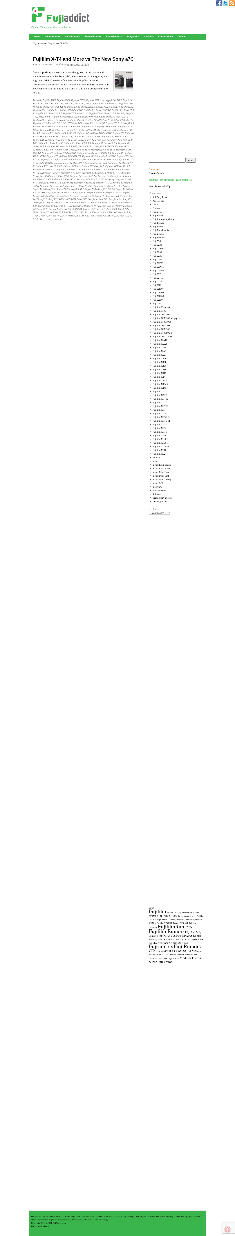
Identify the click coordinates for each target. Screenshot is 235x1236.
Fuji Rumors (187, 946)
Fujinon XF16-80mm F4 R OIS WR (64, 156)
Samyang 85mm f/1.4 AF (98, 182)
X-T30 (121, 209)
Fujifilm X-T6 (159, 435)
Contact (182, 36)
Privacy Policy (101, 1219)
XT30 (35, 219)
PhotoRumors (114, 36)
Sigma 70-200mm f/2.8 (44, 189)
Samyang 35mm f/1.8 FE (51, 182)
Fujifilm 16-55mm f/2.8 (106, 103)
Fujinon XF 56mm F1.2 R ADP (62, 146)
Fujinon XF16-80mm (65, 149)
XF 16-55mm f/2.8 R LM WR (99, 212)
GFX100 (176, 954)
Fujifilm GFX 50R (161, 325)
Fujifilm (157, 911)
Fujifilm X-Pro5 (160, 387)
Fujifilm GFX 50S (161, 329)
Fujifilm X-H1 (159, 369)
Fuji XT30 (79, 103)
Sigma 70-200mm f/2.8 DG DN (100, 189)
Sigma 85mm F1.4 (65, 195)
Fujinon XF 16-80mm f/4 (52, 129)
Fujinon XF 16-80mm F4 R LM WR (94, 133)
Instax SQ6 (158, 483)
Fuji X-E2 (157, 259)
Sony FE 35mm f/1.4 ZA (110, 199)
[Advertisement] (176, 100)
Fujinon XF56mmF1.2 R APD (96, 169)
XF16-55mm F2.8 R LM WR (46, 215)
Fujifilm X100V (160, 442)
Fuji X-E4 (127, 100)
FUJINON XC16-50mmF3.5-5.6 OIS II (86, 123)
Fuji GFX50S (184, 935)
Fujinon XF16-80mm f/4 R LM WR (59, 153)
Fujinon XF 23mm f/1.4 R (59, 136)
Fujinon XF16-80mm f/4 (88, 149)
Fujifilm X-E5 (159, 365)
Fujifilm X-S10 (160, 391)
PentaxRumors (93, 36)
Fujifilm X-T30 (78, 100)
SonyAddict (133, 36)
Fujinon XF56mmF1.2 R (68, 169)
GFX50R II (168, 951)
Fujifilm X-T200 (160, 406)
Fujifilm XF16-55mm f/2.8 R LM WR (106, 113)
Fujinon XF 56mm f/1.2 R (104, 143)
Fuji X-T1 (157, 274)
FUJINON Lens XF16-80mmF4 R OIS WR (112, 120)
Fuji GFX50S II (160, 939)
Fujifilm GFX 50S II (162, 332)
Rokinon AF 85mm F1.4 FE (90, 179)
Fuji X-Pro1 (158, 266)
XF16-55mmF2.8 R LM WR (74, 215)
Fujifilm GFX (159, 310)
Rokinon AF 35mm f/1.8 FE (83, 176)
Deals (155, 204)
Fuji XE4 (68, 103)
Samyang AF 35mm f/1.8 (52, 186)
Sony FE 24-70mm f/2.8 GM (62, 199)
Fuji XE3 (59, 103)
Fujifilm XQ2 (159, 453)
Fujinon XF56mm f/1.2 (93, 166)
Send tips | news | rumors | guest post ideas (170, 179)
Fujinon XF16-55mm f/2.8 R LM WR (96, 146)
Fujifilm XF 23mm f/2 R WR (97, 110)
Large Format (173, 958)
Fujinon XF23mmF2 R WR (107, 159)
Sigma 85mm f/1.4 (86, 192)
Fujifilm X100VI (161, 446)
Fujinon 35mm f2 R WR (79, 120)
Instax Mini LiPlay (162, 479)
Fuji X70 (157, 303)
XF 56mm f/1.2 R (122, 212)
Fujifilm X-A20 (160, 343)
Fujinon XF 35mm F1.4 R (50, 143)
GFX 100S (162, 958)
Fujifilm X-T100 (160, 398)
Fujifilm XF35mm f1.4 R (63, 116)
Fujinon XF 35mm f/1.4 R (95, 139)
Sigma (126, 186)
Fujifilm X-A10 (160, 340)
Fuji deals (157, 211)
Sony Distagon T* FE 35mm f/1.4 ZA (104, 195)
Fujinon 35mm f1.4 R (56, 120)
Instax (156, 461)
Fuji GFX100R (197, 939)
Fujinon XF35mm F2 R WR (49, 166)
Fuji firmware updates (163, 219)
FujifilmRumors (175, 926)
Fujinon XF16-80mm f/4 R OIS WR (94, 153)
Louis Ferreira (45, 64)
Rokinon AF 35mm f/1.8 (57, 176)
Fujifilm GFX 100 (161, 314)
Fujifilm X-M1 (160, 376)
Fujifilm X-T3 (159, 409)
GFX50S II (158, 954)
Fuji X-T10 (158, 277)
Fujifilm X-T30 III (161, 420)
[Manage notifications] (227, 1229)
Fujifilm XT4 (39, 120)
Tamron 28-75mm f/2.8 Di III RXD (65, 209)
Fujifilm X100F (160, 439)
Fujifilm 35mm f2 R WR (51, 106)
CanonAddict (165, 36)
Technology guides (162, 497)
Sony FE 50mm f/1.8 (80, 202)
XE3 (76, 212)
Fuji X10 (157, 285)
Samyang (109, 179)
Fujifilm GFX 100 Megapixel (167, 318)
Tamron (119, 205)
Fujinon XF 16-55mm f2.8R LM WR (99, 126)
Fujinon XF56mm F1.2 (44, 169)
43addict (149, 36)
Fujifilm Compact (161, 307)
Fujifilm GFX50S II (188, 916)
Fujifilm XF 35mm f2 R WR (49, 113)
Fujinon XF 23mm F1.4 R (114, 136)
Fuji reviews (159, 237)
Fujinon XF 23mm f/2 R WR (86, 136)
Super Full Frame (160, 961)
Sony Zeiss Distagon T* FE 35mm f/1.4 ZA (94, 205)
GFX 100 (168, 954)
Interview (157, 486)
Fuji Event (158, 215)
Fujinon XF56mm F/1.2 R (117, 166)
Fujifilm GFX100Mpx (182, 919)
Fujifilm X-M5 (160, 380)
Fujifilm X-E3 (49, 100)
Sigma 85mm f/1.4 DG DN (109, 192)
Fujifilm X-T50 (160, 431)
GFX (152, 950)
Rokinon (46, 172)
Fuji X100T (158, 296)
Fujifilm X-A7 (159, 354)
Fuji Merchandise (161, 230)
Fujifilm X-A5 (159, 351)
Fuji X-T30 (38, 103)
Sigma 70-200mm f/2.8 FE (63, 192)
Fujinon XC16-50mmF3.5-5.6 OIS (49, 123)
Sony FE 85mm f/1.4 (101, 202)
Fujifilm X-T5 (159, 428)
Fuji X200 (158, 299)
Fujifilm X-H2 (159, 373)
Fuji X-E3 (117, 100)
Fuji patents (158, 233)
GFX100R (193, 954)
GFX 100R (184, 954)
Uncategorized (160, 501)
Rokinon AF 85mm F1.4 (64, 179)
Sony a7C (80, 195)
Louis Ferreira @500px (160, 186)
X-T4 (127, 209)
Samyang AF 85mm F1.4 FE (108, 186)
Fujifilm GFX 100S (162, 321)
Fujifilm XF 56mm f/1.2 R (75, 113)
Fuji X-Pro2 (158, 270)
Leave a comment (53, 219)
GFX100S (153, 958)
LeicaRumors (72, 36)
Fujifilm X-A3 (159, 347)
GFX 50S (191, 951)
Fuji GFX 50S (167, 935)
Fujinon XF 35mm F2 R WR (77, 143)
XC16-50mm (39, 212)
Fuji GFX (191, 931)
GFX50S (179, 951)
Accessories (158, 200)
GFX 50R (160, 951)
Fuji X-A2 (157, 252)
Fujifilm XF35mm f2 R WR (89, 116)
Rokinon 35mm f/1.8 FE (84, 172)
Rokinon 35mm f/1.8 (62, 172)
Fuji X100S (158, 292)
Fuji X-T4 (48, 103)
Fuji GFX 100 (173, 939)
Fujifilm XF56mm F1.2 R (115, 116)
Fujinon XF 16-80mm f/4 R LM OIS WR (85, 129)
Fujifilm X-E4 (63, 100)
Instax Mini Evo (161, 472)
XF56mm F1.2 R (123, 215)
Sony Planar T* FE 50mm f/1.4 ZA (55, 205)
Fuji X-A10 (158, 248)
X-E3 (108, 209)
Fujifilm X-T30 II (161, 417)
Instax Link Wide (161, 468)
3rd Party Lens (160, 197)
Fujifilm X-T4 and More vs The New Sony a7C (83, 59)
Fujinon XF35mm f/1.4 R (97, 162)
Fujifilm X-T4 (92, 100)
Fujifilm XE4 (39, 110)
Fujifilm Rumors (167, 930)
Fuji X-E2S (158, 263)
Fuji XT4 (89, 103)
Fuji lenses (158, 226)
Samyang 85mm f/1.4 (74, 182)
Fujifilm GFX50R (185, 912)
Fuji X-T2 (157, 281)
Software (157, 494)
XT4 (41, 219)
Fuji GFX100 (185, 939)
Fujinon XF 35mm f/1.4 (70, 139)
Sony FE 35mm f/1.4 (87, 199)
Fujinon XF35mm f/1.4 (72, 162)
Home (37, 36)
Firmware (157, 208)
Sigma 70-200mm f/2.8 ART (70, 189)
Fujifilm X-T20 (160, 402)
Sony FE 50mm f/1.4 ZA (56, 202)
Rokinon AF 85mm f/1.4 (109, 176)
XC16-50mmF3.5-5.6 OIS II (59, 212)
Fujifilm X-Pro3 (160, 384)
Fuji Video (158, 241)
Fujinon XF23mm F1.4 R (80, 159)
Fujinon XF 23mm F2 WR (45, 139)
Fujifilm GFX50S (169, 916)
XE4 (81, 212)
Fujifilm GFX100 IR (162, 336)
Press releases (159, 490)
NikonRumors (52, 36)
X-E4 (114, 209)
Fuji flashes (158, 222)
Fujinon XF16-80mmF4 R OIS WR (99, 156)
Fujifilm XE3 (127, 106)
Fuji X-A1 (157, 244)
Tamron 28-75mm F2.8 (94, 209)
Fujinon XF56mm (72, 166)
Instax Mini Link (161, 475)
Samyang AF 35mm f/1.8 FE (79, 186)
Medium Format (191, 958)
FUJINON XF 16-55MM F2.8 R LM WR (60, 126)
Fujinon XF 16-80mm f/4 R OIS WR (58, 133)
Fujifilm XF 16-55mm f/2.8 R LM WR (65, 110)
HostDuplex (45, 1226)
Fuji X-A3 (157, 255)
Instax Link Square (162, 464)
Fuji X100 (158, 288)
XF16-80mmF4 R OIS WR (101, 215)
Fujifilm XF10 (160, 450)
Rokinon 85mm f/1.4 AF (109, 172)
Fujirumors (161, 946)
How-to (156, 457)
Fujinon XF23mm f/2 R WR (54, 159)
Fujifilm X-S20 (160, 395)
